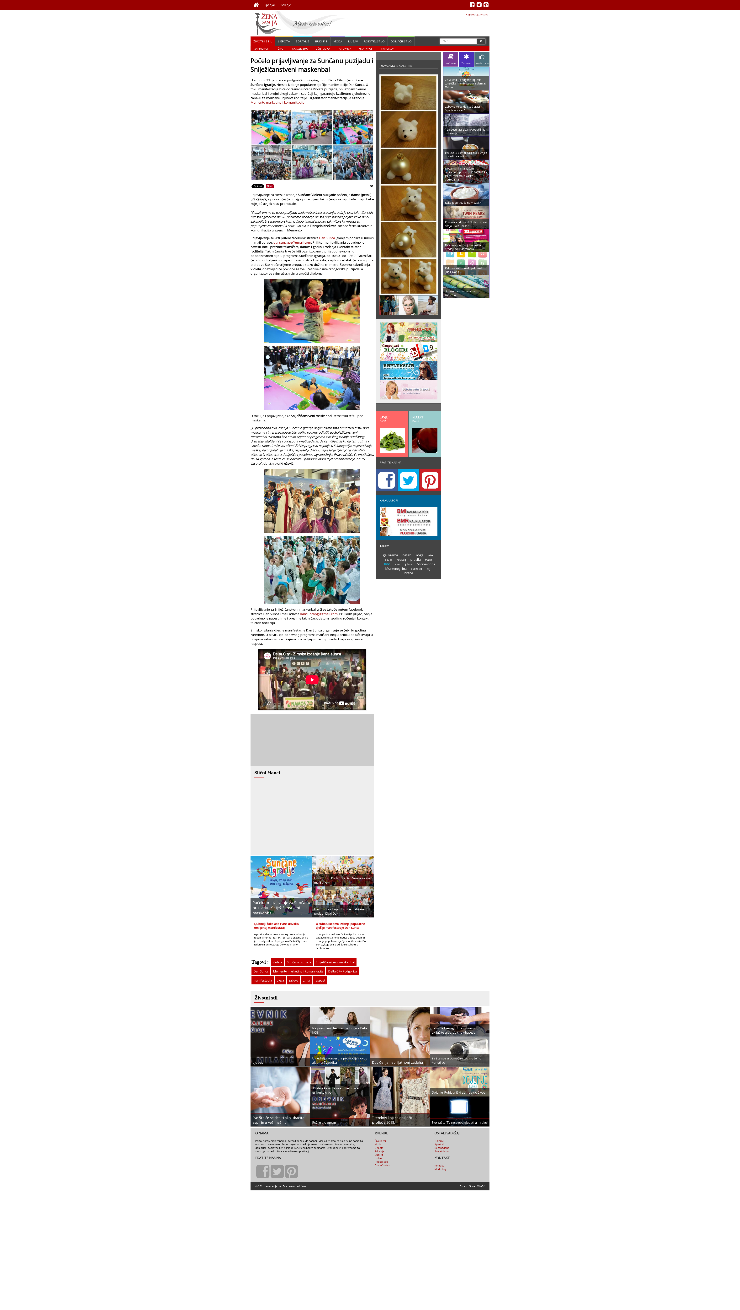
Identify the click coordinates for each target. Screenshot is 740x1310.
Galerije (286, 5)
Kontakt (439, 1165)
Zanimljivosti (262, 48)
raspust (319, 980)
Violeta (277, 962)
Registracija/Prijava (477, 14)
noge (419, 555)
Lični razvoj (323, 48)
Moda (337, 41)
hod (387, 564)
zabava (293, 980)
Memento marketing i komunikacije (277, 102)
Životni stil (262, 41)
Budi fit (321, 41)
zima (306, 980)
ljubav (408, 564)
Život (281, 48)
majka (428, 559)
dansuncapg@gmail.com (292, 242)
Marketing (440, 1169)
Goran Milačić (477, 1186)
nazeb (406, 555)
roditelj (401, 559)
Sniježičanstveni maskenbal (335, 962)
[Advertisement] (279, 740)
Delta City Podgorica (342, 971)
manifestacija (262, 980)
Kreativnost (366, 48)
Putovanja (344, 48)
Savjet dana (442, 1151)
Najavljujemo (300, 48)
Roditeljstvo (374, 41)
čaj (428, 569)
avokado (416, 569)
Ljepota (284, 41)
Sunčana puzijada (299, 962)
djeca (280, 980)
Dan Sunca (327, 238)
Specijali (270, 5)
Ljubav (353, 41)
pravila (415, 559)
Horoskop (387, 48)
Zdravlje (302, 41)
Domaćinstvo (401, 41)
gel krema (390, 555)
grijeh (431, 555)
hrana (408, 573)
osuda (389, 559)
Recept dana (442, 1148)
